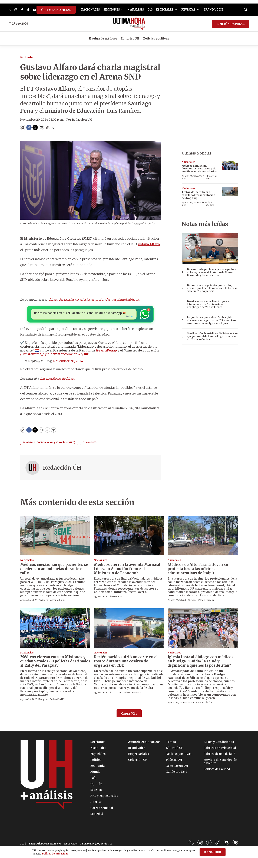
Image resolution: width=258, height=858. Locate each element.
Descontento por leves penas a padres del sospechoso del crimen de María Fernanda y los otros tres (211, 272)
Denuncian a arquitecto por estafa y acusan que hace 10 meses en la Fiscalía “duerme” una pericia (212, 288)
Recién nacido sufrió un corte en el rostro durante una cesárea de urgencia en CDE (126, 661)
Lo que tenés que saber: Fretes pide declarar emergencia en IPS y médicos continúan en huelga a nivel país (211, 320)
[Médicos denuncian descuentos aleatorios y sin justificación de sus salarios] (230, 165)
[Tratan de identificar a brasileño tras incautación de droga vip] (230, 191)
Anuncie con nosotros (144, 742)
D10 (150, 9)
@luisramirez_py (33, 354)
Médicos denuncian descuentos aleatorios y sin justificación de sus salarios (199, 168)
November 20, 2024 (68, 361)
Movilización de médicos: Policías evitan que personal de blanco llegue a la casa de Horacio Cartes (212, 336)
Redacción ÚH (62, 467)
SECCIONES (111, 9)
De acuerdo (212, 852)
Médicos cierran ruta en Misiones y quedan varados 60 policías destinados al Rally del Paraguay (55, 661)
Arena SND (90, 442)
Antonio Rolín (57, 600)
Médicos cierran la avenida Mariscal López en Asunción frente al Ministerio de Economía (127, 568)
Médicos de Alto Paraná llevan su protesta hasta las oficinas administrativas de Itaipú (198, 568)
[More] (122, 9)
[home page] (129, 24)
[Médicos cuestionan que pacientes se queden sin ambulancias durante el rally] (55, 535)
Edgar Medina (210, 203)
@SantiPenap (106, 350)
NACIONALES (90, 9)
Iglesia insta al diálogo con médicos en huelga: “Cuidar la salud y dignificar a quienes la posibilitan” (200, 661)
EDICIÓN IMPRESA (231, 24)
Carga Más (129, 713)
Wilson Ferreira (206, 600)
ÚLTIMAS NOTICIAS (56, 10)
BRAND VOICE (213, 9)
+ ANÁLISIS (136, 9)
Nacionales (27, 57)
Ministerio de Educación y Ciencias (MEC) (49, 442)
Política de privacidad (55, 853)
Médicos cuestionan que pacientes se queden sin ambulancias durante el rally (54, 568)
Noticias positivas (156, 38)
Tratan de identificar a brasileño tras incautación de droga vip (198, 195)
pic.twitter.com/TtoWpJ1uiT (68, 354)
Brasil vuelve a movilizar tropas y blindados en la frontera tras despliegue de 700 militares (208, 304)
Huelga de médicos (103, 38)
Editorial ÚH (130, 38)
